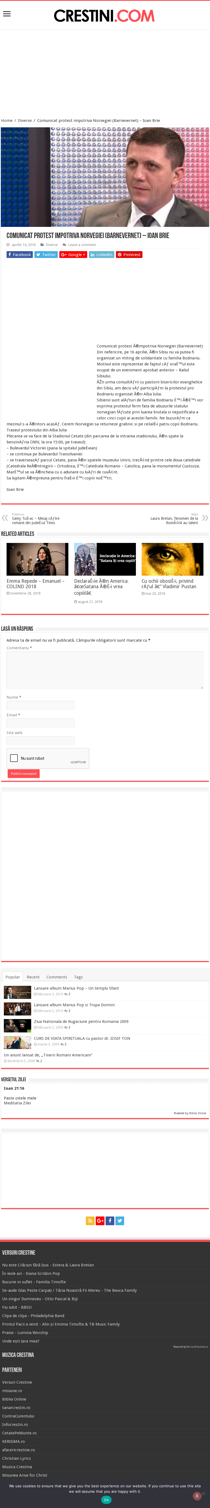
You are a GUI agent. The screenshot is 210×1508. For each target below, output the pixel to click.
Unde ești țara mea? (20, 1341)
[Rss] (90, 1220)
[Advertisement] (105, 74)
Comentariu (19, 647)
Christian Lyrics (16, 1458)
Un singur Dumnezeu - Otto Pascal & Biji (40, 1298)
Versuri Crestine (17, 1382)
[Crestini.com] (105, 14)
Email (13, 715)
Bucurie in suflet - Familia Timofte (34, 1281)
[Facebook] (110, 1220)
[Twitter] (119, 1220)
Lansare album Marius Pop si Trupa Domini (74, 1004)
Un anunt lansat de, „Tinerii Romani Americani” (48, 1055)
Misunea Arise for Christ (24, 1475)
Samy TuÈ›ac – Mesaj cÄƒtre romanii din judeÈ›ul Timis (35, 519)
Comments (56, 977)
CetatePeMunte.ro (19, 1433)
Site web (14, 732)
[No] (203, 1493)
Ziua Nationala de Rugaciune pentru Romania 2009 (81, 1021)
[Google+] (100, 1220)
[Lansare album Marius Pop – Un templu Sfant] (17, 992)
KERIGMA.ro (13, 1441)
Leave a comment (82, 245)
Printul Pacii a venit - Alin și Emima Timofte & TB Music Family (61, 1324)
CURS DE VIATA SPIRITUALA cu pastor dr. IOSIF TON (82, 1038)
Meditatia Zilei (17, 1103)
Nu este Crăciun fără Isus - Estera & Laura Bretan (48, 1265)
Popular (12, 977)
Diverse (25, 120)
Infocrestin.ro (15, 1424)
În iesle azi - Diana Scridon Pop (31, 1273)
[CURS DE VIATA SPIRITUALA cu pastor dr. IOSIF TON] (17, 1042)
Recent (33, 977)
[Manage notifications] (197, 1496)
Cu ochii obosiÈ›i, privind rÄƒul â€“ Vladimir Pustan (169, 583)
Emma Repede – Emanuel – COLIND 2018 (36, 583)
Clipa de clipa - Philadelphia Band (33, 1315)
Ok (106, 1500)
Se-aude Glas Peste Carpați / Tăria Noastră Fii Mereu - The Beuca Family (69, 1290)
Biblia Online (197, 1113)
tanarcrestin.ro (16, 1407)
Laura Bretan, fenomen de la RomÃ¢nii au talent (174, 519)
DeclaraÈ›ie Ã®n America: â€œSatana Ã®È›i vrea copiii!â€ (101, 587)
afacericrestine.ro (18, 1449)
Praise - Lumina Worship (25, 1332)
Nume (14, 697)
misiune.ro (12, 1390)
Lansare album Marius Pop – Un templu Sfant (76, 988)
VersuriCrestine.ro (197, 1346)
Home (7, 120)
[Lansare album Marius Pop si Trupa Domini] (17, 1009)
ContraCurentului (18, 1416)
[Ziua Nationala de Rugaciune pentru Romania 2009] (17, 1025)
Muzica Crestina (17, 1466)
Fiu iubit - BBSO (17, 1307)
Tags (78, 977)
